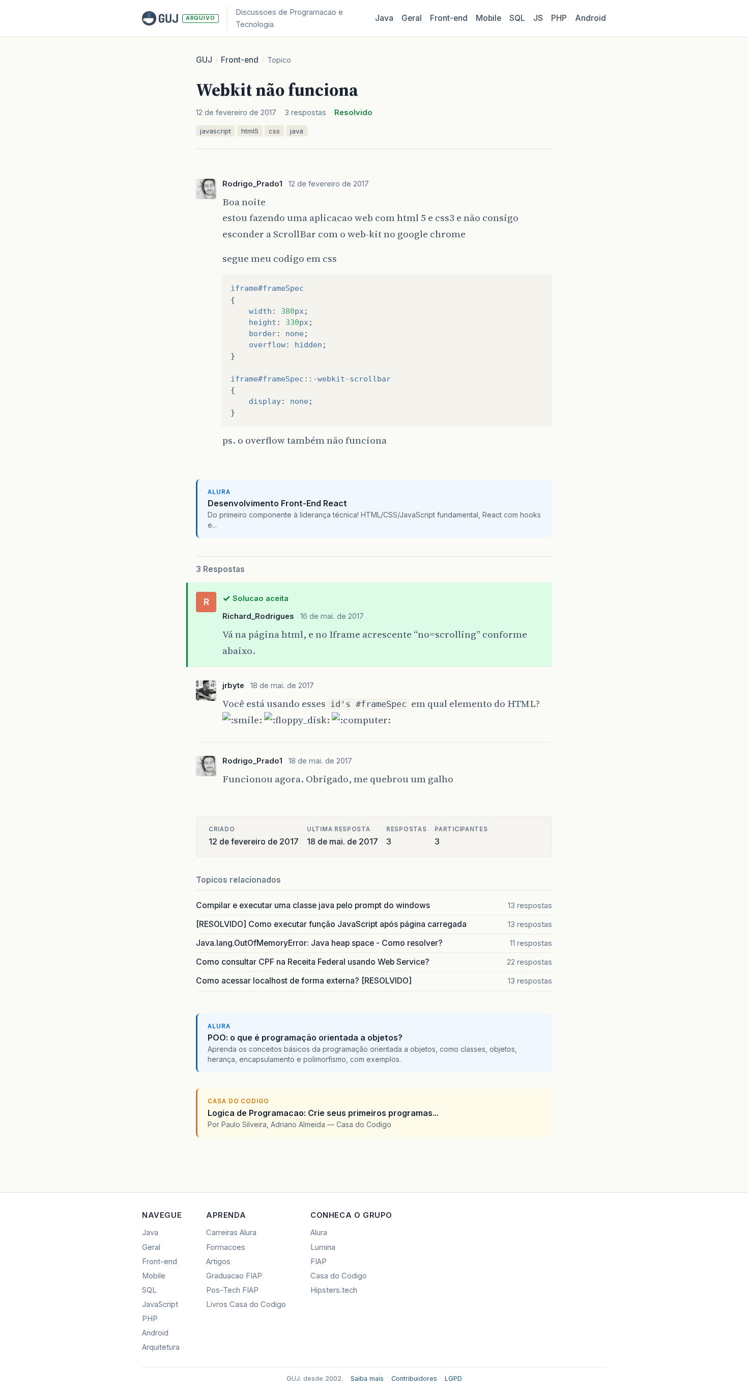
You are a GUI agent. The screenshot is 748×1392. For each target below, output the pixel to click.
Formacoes (225, 1247)
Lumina (322, 1247)
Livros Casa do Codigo (246, 1304)
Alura (318, 1232)
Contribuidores (414, 1378)
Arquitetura (161, 1347)
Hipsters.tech (333, 1290)
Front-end (239, 60)
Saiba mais (367, 1378)
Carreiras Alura (231, 1232)
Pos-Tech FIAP (232, 1290)
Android (590, 18)
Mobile (488, 18)
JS (538, 18)
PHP (559, 18)
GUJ (204, 60)
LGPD (453, 1378)
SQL (517, 18)
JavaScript (160, 1304)
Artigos (218, 1261)
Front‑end (449, 18)
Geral (411, 18)
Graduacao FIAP (234, 1275)
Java (384, 18)
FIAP (318, 1261)
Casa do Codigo (338, 1275)
